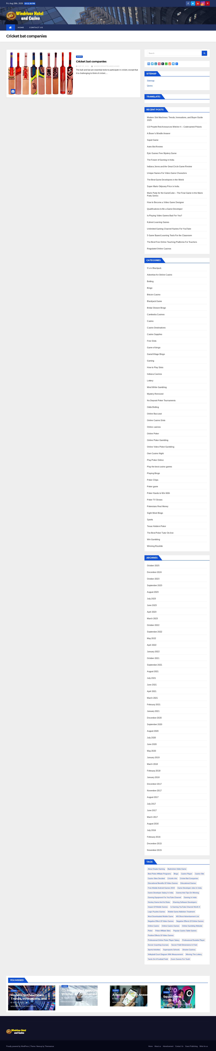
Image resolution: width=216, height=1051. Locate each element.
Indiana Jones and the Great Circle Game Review (169, 166)
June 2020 (152, 744)
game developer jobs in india (190, 888)
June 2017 (152, 810)
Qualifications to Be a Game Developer (164, 209)
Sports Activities (154, 950)
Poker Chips (152, 480)
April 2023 (151, 612)
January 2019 (153, 757)
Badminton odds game (177, 869)
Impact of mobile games (158, 907)
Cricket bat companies (91, 61)
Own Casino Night (155, 453)
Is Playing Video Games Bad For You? (164, 216)
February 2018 (153, 771)
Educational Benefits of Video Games (163, 883)
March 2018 (152, 764)
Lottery (150, 381)
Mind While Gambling (157, 387)
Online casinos (154, 427)
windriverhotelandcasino (106, 66)
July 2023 (151, 599)
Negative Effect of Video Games (161, 921)
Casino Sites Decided (156, 878)
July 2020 (151, 738)
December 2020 (154, 718)
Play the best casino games (159, 467)
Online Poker (153, 434)
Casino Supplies (154, 334)
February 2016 (153, 837)
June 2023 (152, 605)
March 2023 (152, 618)
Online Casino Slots (156, 420)
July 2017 (151, 804)
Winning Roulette (155, 546)
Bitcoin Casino (153, 295)
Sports (79, 56)
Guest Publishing (191, 1046)
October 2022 (153, 625)
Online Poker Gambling (157, 440)
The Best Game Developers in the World (165, 180)
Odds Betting (153, 407)
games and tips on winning (187, 893)
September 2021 (154, 665)
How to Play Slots (155, 367)
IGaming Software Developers (185, 902)
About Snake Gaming (156, 869)
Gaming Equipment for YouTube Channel (164, 897)
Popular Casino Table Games (184, 931)
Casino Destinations (156, 328)
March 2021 (152, 698)
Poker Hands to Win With (158, 493)
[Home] (10, 27)
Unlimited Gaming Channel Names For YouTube (169, 229)
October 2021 (153, 658)
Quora (149, 86)
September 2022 (154, 632)
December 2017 (154, 784)
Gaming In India (190, 897)
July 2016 (151, 830)
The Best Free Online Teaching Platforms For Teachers (172, 242)
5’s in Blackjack (154, 268)
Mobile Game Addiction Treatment (181, 912)
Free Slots (151, 341)
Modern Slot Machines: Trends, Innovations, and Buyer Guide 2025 (29, 998)
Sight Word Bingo (155, 513)
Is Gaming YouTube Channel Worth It (185, 907)
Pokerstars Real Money (157, 506)
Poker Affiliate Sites (162, 931)
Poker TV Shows (154, 500)
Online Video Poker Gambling (160, 447)
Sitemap (150, 81)
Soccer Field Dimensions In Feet (184, 945)
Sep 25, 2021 (83, 66)
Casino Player (186, 874)
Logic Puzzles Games (156, 912)
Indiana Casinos (154, 374)
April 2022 (151, 645)
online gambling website (192, 926)
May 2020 (151, 751)
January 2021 (153, 711)
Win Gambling (153, 539)
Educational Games (188, 883)
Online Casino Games (170, 926)
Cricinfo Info (172, 878)
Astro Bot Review (155, 147)
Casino (150, 321)
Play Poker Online (155, 460)
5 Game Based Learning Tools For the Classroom (169, 235)
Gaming (150, 361)
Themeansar (49, 1046)
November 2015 (154, 850)
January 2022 (153, 652)
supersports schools (171, 950)
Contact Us (36, 27)
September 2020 (154, 724)
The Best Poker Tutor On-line (160, 533)
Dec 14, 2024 (69, 998)
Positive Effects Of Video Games (161, 935)
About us (157, 1046)
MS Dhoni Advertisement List (187, 916)
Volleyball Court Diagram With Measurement (165, 954)
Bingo (149, 288)
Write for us (204, 1046)
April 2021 (151, 691)
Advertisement (168, 1046)
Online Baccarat (154, 414)
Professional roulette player (193, 940)
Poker (150, 931)
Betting (150, 281)
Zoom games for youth (180, 959)
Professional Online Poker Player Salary (163, 940)
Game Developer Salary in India (160, 893)
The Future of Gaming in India (160, 160)
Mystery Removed (155, 394)
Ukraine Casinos (188, 950)
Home (21, 27)
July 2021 (151, 678)
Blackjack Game (154, 301)
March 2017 (152, 817)
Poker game (152, 486)
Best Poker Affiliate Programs (159, 874)
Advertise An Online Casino (159, 275)
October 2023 (153, 579)
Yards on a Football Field (158, 959)
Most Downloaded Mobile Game (160, 916)
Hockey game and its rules (159, 902)
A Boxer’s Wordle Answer (158, 133)
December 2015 (154, 843)
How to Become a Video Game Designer (165, 202)
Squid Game (152, 140)
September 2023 (154, 585)
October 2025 (153, 566)
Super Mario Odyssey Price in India (163, 186)
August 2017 (152, 797)
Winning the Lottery (194, 954)
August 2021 (152, 671)
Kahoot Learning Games (158, 222)
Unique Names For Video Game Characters (167, 173)
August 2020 (152, 731)
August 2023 (152, 592)
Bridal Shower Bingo (156, 308)
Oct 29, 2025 (18, 1002)
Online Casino (153, 926)
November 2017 (154, 791)
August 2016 (152, 824)
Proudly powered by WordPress (18, 1046)
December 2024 (154, 572)
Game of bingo (153, 348)
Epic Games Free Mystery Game (161, 153)
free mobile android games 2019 (161, 888)
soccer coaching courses (158, 945)
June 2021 (152, 685)
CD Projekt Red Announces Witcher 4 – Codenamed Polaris (174, 127)
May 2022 (151, 638)
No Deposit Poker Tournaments (161, 400)
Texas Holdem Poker (156, 526)
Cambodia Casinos (155, 314)
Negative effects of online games (190, 921)
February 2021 (153, 704)
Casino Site (199, 874)
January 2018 (153, 777)
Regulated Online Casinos (159, 249)
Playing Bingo (153, 473)
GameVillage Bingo (156, 354)
